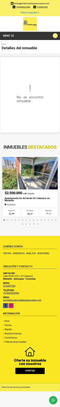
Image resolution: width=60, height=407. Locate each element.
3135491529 (42, 7)
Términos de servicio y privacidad (16, 387)
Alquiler (8, 329)
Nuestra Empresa (13, 333)
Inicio (4, 44)
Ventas (8, 325)
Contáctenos (11, 337)
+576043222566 (23, 7)
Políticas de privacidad (15, 342)
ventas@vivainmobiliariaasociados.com (22, 300)
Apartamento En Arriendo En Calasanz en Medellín (27, 199)
